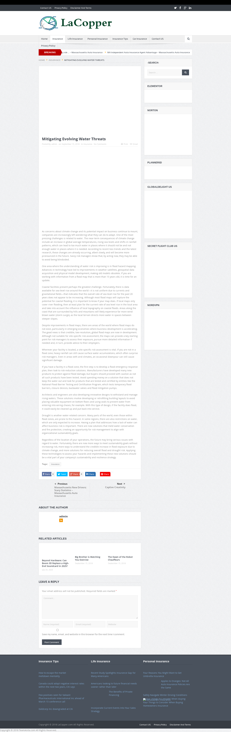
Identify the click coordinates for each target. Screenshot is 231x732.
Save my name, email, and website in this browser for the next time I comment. (83, 634)
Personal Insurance (98, 38)
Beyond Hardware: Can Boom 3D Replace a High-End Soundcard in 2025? (55, 563)
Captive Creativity (115, 487)
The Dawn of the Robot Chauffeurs (120, 558)
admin (54, 144)
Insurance (57, 38)
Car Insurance (140, 38)
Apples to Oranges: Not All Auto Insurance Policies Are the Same (175, 684)
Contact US (45, 8)
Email (135, 144)
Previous (62, 483)
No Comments (100, 144)
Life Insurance (75, 38)
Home (44, 38)
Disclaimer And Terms (80, 8)
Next (119, 483)
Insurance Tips (120, 38)
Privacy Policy (61, 8)
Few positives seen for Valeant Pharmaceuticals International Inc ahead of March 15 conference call (61, 698)
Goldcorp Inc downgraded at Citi (56, 708)
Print (126, 144)
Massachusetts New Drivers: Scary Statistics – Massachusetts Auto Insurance (70, 491)
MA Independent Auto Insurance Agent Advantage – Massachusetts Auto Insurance (126, 52)
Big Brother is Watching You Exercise (87, 558)
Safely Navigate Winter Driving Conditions (165, 694)
